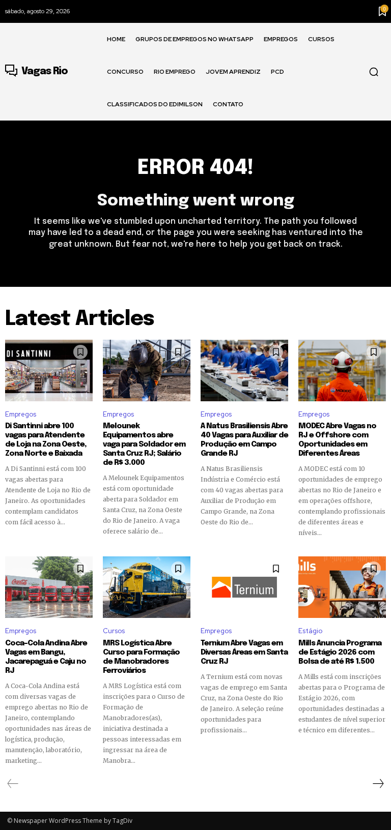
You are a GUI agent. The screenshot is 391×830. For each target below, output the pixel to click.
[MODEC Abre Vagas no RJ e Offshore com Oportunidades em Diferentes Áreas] (342, 370)
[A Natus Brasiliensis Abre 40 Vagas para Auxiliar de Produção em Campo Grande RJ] (244, 370)
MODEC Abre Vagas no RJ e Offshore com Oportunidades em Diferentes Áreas (337, 440)
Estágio (310, 631)
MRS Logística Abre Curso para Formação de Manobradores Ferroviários (141, 657)
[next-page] (378, 783)
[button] (373, 72)
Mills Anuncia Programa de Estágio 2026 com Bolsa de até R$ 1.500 (339, 652)
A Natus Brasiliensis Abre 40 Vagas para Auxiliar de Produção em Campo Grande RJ (244, 440)
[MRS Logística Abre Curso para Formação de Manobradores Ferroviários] (146, 586)
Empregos (20, 414)
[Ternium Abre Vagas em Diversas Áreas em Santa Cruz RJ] (244, 586)
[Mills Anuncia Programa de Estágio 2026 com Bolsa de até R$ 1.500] (342, 586)
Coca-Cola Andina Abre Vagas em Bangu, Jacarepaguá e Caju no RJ (46, 657)
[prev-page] (13, 783)
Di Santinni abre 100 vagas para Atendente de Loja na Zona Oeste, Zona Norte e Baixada (46, 440)
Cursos (114, 631)
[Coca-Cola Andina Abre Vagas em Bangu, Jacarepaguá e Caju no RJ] (49, 586)
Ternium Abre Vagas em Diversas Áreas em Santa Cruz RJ (244, 652)
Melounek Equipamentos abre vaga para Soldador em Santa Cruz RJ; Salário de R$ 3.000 (144, 444)
